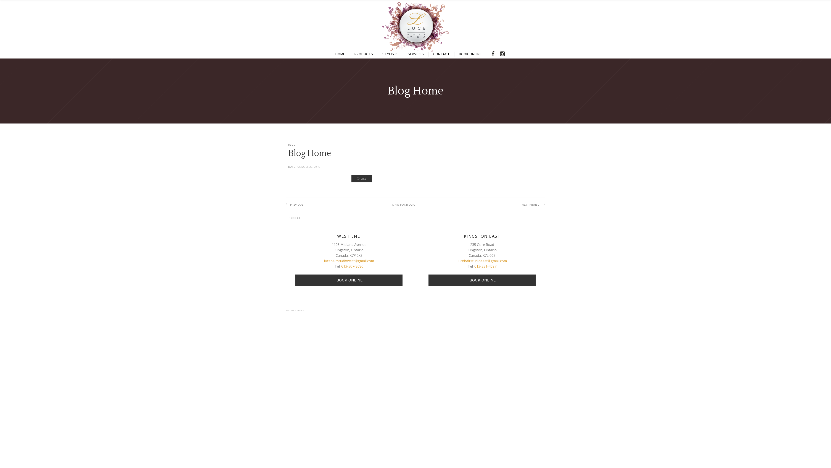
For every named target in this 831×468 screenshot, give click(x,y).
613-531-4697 (485, 266)
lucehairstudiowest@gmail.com (349, 260)
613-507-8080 (352, 266)
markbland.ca (298, 310)
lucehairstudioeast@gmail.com (482, 260)
